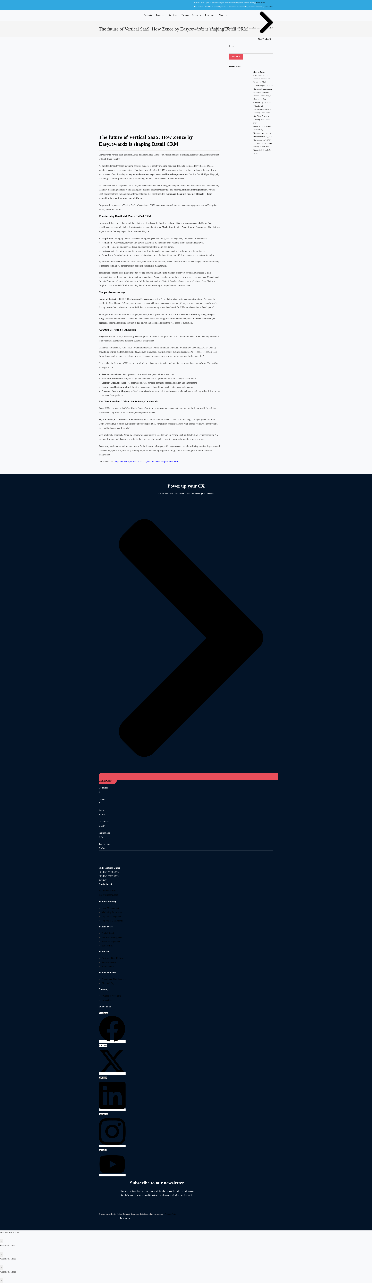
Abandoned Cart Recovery (114, 979)
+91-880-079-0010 (107, 890)
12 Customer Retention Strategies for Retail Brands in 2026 (262, 146)
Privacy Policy (171, 1214)
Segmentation (108, 966)
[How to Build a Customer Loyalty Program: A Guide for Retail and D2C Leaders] (240, 81)
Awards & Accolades (111, 996)
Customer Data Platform (113, 958)
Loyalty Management (111, 916)
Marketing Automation (112, 912)
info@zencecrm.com (108, 895)
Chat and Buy (108, 983)
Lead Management (110, 908)
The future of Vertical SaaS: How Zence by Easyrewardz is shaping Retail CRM (242, 28)
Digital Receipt (109, 933)
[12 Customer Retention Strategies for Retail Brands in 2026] (240, 168)
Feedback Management (112, 937)
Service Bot (107, 945)
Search (231, 46)
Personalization (109, 962)
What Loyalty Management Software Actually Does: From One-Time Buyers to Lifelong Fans (262, 113)
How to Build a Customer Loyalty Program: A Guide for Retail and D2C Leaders (261, 79)
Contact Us (107, 1000)
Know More (226, 3)
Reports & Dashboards (112, 920)
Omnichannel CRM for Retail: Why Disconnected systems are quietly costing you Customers (262, 133)
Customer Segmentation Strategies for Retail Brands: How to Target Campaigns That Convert (262, 96)
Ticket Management (111, 941)
